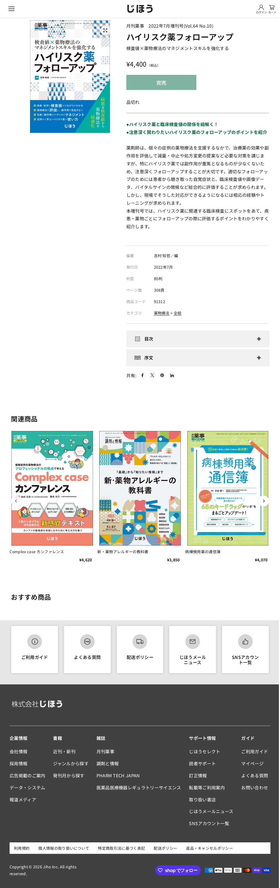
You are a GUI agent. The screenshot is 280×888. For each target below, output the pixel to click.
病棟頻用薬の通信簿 (201, 550)
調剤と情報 (106, 763)
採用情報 (18, 763)
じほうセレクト (202, 751)
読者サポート (200, 763)
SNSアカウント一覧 (242, 660)
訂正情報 (196, 775)
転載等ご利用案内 (205, 787)
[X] (151, 375)
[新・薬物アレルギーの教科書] (139, 488)
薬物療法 (162, 313)
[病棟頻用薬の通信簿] (225, 488)
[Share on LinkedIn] (171, 375)
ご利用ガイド (34, 657)
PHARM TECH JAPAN (117, 775)
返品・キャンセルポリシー (209, 848)
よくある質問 (86, 657)
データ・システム (27, 787)
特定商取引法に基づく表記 (121, 848)
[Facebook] (141, 375)
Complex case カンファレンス (37, 550)
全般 (178, 313)
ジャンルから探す (70, 763)
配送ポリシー (138, 657)
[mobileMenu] (11, 9)
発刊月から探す (68, 775)
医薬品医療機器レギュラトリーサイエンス (137, 787)
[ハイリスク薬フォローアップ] (105, 30)
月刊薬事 (104, 751)
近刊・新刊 (63, 751)
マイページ (250, 763)
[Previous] (16, 501)
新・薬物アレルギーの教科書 (122, 550)
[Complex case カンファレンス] (52, 488)
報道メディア (23, 799)
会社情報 (18, 751)
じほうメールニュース (190, 660)
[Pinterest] (161, 375)
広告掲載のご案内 (27, 775)
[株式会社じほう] (140, 9)
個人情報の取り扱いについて (63, 848)
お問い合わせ (252, 787)
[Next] (260, 501)
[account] (261, 7)
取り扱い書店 (200, 799)
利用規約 (22, 848)
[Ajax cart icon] (272, 7)
